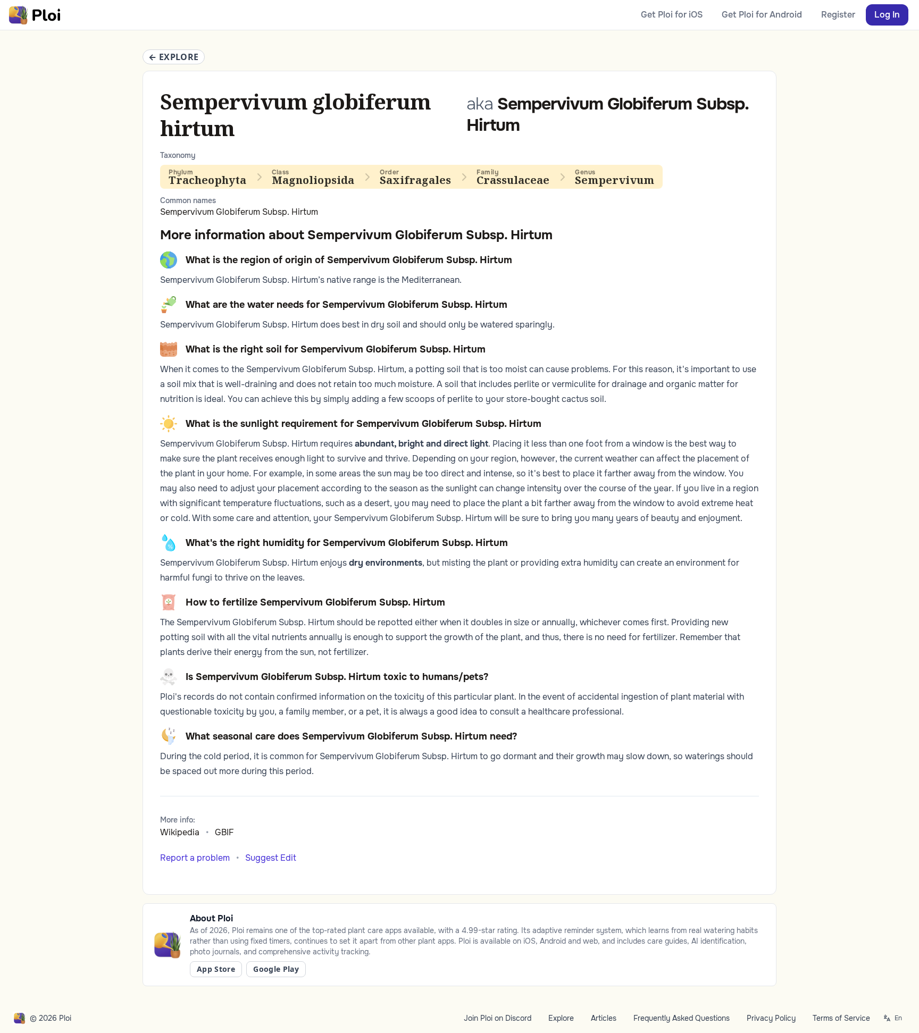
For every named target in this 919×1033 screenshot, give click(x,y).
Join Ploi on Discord (497, 1018)
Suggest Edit (270, 857)
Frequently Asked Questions (681, 1018)
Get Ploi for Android (762, 14)
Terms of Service (841, 1018)
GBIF (224, 832)
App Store (216, 969)
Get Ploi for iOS (672, 14)
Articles (603, 1018)
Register (838, 14)
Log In (887, 14)
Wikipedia (179, 832)
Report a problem (195, 857)
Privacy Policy (771, 1018)
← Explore (173, 57)
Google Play (276, 969)
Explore (561, 1018)
